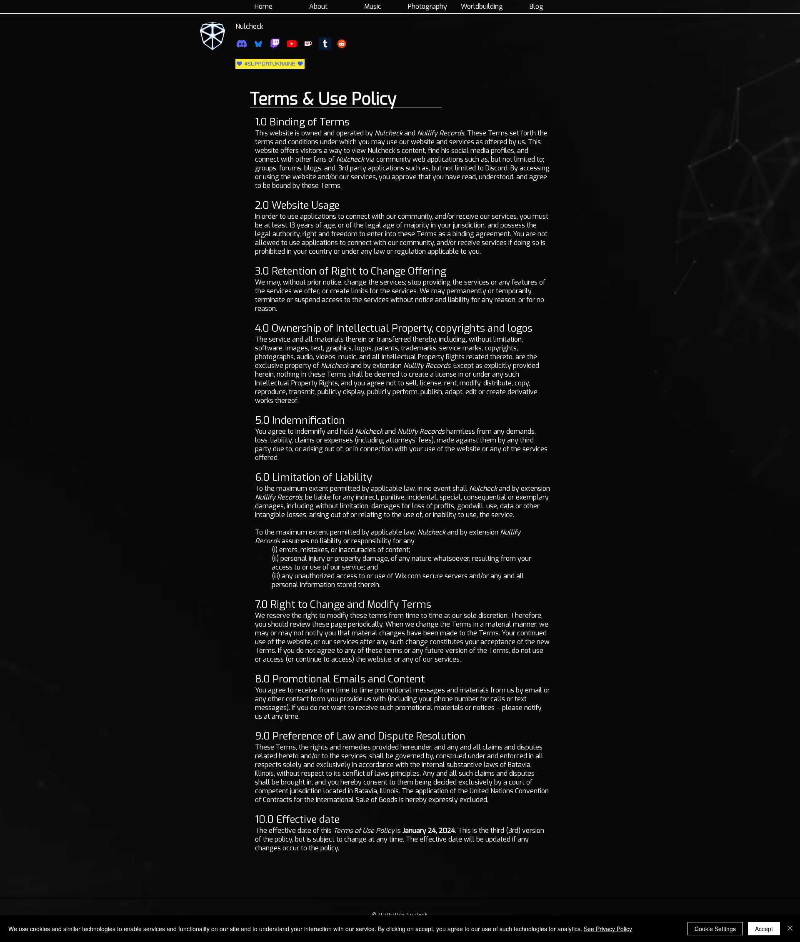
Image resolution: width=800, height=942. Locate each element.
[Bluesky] (258, 43)
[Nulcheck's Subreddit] (341, 43)
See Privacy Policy (608, 929)
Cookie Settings (715, 929)
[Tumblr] (325, 43)
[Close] (790, 928)
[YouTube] (291, 43)
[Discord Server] (241, 43)
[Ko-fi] (308, 43)
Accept (764, 929)
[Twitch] (275, 43)
